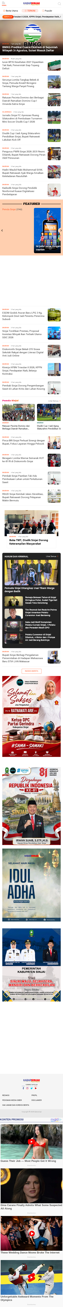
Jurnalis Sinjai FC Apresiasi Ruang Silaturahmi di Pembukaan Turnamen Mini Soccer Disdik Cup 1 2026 (22, 118)
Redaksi (5, 1095)
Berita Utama (12, 11)
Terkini (31, 11)
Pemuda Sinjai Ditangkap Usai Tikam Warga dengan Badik (29, 590)
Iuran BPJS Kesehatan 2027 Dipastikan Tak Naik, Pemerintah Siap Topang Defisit (22, 65)
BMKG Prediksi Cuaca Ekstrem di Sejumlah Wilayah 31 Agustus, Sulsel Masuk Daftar (30, 49)
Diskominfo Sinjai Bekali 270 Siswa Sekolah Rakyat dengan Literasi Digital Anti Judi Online (22, 352)
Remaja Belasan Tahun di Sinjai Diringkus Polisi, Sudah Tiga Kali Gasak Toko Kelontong (41, 600)
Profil (34, 1095)
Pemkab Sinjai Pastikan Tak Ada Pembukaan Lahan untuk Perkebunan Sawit (22, 479)
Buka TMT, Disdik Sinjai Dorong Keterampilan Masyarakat (28, 542)
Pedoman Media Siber (12, 1100)
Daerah (5, 423)
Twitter (31, 1092)
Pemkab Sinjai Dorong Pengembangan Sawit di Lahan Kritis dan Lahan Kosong (23, 387)
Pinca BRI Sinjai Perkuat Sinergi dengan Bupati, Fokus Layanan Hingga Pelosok (23, 442)
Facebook (23, 1092)
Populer (48, 11)
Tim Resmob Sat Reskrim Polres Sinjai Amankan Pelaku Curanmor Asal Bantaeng (41, 613)
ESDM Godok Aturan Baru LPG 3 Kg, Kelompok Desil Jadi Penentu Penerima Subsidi (23, 316)
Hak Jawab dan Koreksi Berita (15, 1105)
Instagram (27, 1092)
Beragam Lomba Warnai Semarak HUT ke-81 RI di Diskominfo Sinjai (23, 460)
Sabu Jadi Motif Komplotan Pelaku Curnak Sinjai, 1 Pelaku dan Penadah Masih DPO (40, 625)
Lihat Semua (53, 401)
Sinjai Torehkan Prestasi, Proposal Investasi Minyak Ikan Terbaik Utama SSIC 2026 (21, 334)
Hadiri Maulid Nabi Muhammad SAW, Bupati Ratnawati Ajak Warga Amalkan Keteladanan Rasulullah (22, 173)
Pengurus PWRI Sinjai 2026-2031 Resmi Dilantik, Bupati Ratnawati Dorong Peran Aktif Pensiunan (23, 155)
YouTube (35, 1092)
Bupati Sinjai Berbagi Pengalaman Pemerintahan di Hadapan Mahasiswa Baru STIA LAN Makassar (22, 658)
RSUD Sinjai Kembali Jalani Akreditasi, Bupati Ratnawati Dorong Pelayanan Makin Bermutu (22, 497)
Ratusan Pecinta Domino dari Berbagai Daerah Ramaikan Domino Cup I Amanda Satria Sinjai (23, 101)
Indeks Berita (31, 671)
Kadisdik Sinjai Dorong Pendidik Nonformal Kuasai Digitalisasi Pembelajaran (19, 191)
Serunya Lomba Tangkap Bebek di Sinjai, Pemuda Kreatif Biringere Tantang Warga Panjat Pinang (20, 83)
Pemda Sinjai (9, 209)
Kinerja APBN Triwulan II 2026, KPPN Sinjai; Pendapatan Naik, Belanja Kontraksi (22, 370)
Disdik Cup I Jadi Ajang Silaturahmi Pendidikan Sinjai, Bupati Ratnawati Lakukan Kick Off (21, 136)
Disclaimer (36, 1100)
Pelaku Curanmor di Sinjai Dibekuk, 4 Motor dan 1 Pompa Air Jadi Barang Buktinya (40, 637)
